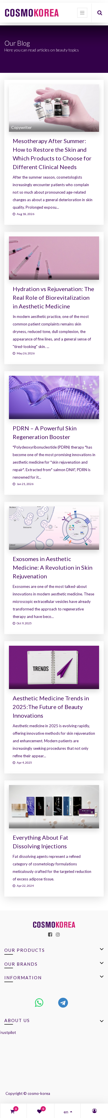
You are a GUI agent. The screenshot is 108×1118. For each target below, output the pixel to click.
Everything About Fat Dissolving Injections (40, 841)
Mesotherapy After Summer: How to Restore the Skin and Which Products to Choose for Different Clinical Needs (52, 153)
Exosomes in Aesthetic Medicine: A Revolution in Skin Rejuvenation (52, 567)
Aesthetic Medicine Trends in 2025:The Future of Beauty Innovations (51, 707)
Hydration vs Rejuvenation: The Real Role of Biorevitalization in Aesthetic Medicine (53, 297)
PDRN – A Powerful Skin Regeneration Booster (45, 432)
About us (17, 1020)
